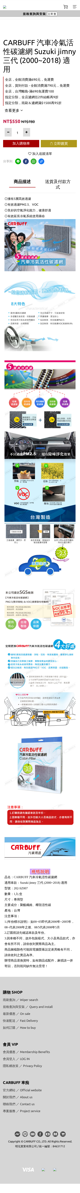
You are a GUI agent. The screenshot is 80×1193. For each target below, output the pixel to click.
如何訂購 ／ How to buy (19, 1027)
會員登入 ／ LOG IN (16, 1059)
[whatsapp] (34, 161)
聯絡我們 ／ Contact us (19, 1104)
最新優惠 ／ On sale (16, 1013)
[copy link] (41, 161)
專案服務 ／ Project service (21, 1111)
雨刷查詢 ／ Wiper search (20, 1000)
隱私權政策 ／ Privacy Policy (22, 1066)
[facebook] (26, 161)
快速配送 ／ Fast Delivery (20, 1020)
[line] (18, 161)
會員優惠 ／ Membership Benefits (26, 1052)
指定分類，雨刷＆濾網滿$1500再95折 (33, 103)
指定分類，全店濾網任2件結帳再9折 (31, 97)
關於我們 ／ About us (17, 1097)
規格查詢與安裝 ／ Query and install (28, 1006)
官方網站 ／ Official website (22, 1090)
